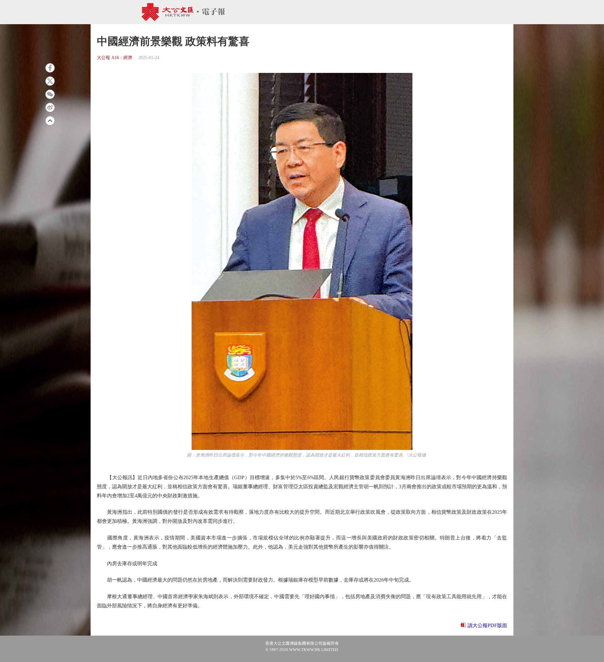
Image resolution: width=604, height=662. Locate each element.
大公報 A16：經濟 (114, 57)
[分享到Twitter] (50, 81)
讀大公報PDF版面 (487, 625)
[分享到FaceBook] (50, 68)
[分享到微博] (50, 107)
